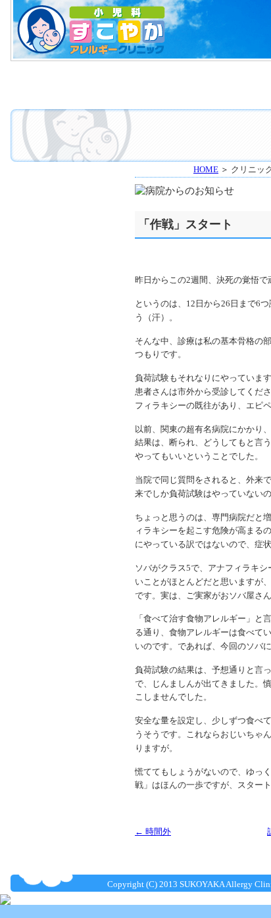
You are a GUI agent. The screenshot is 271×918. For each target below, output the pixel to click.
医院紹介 (175, 75)
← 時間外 (153, 831)
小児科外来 (65, 94)
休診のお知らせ (66, 233)
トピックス (66, 200)
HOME (65, 75)
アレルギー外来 (175, 94)
